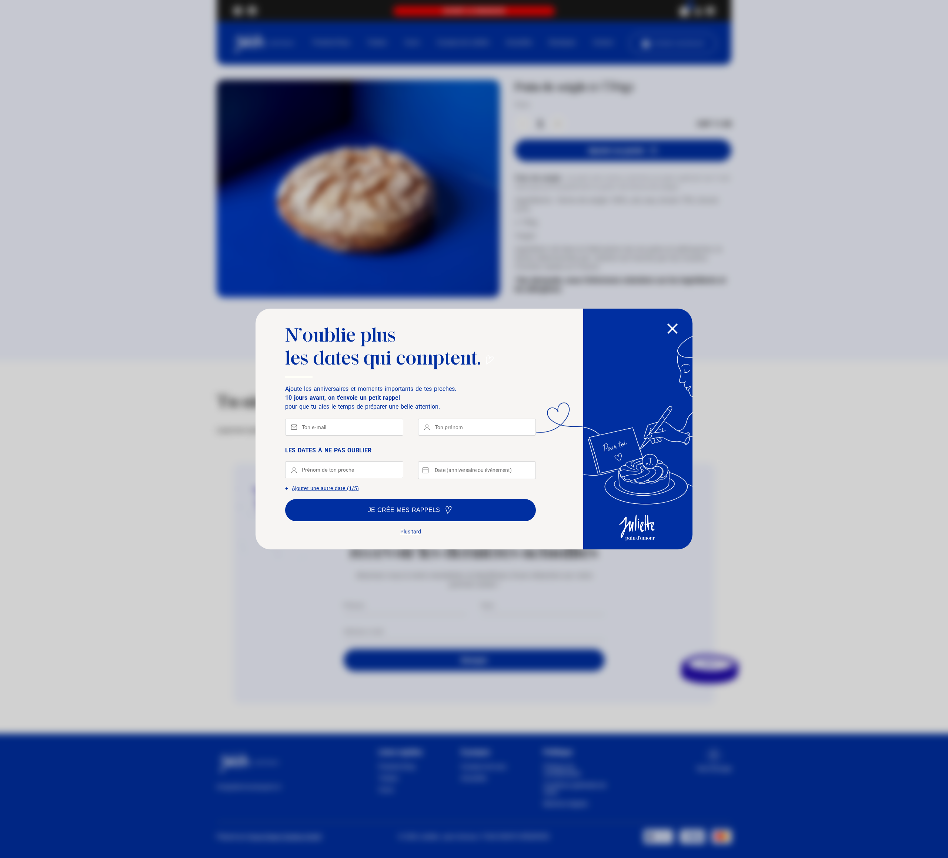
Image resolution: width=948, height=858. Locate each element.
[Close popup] (672, 329)
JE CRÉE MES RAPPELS (404, 510)
